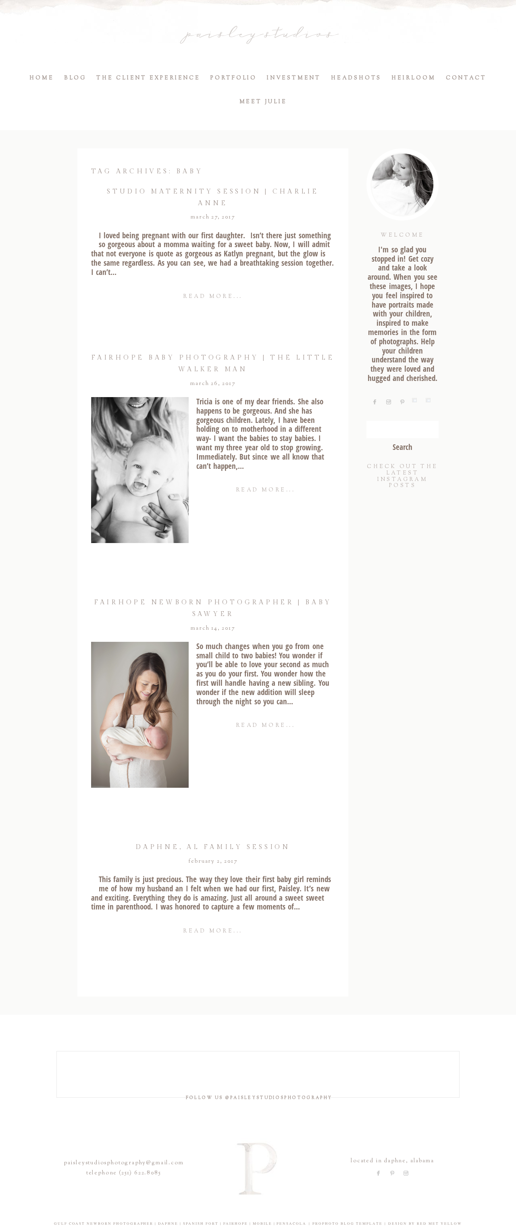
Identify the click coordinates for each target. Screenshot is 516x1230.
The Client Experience (148, 78)
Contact (466, 78)
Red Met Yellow (439, 1223)
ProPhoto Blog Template (347, 1223)
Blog (75, 78)
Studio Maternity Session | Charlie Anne (213, 197)
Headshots (356, 78)
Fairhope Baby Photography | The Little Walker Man (213, 363)
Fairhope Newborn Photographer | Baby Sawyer (213, 608)
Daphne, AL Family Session (212, 847)
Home (41, 78)
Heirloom (413, 78)
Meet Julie (263, 102)
